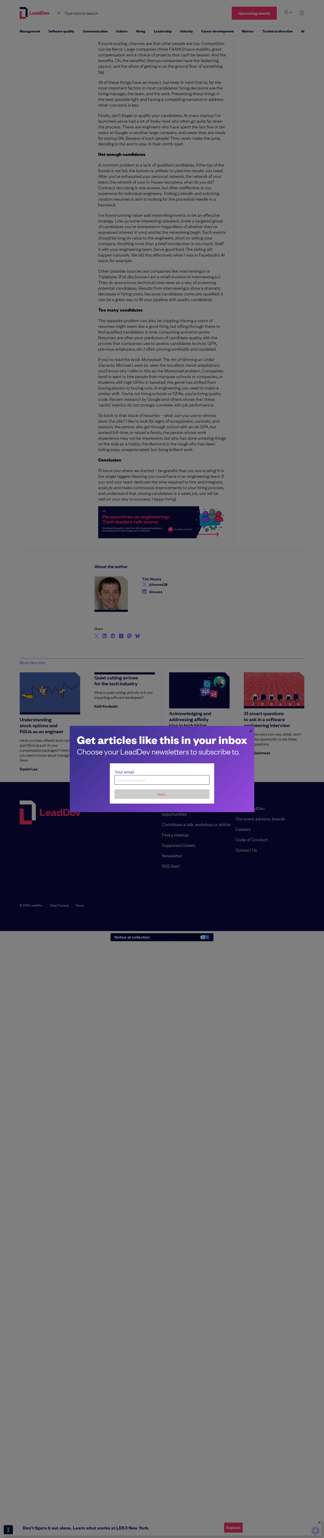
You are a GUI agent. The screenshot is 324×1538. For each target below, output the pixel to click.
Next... (162, 794)
